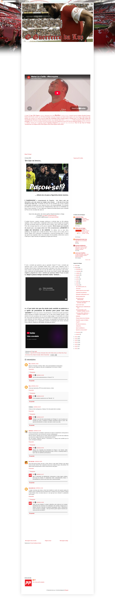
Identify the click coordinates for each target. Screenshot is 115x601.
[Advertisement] (57, 59)
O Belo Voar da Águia (80, 228)
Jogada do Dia (72, 116)
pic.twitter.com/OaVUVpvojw (49, 215)
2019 (76, 265)
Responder (31, 369)
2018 (76, 267)
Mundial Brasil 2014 (59, 120)
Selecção (70, 121)
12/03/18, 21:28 (37, 430)
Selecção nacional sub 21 (32, 122)
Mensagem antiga (64, 540)
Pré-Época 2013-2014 (42, 121)
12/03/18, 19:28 (34, 363)
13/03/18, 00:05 (40, 447)
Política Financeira (86, 120)
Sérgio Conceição (36, 354)
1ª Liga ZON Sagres (34, 115)
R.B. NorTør (31, 461)
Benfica (57, 115)
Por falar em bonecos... (81, 324)
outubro (78, 273)
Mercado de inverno (47, 120)
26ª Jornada (37, 352)
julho (77, 277)
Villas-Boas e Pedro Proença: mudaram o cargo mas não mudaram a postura (81, 248)
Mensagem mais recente (30, 540)
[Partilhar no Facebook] (56, 355)
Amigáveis (42, 115)
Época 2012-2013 (39, 124)
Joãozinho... (79, 326)
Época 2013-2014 (49, 124)
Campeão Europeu (65, 115)
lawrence (31, 430)
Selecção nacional (77, 121)
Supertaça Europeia (42, 122)
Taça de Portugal (86, 122)
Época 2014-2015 (59, 124)
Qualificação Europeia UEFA (62, 121)
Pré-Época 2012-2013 (33, 121)
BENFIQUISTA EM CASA (81, 239)
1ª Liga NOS (32, 352)
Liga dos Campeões (51, 118)
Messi (53, 119)
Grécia (55, 352)
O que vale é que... (80, 304)
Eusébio (32, 116)
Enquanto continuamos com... (83, 294)
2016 (76, 338)
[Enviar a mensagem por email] (51, 355)
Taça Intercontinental (70, 122)
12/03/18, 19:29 (40, 375)
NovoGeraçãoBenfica (80, 245)
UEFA (33, 124)
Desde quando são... (81, 296)
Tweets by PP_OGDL (78, 158)
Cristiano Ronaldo (81, 115)
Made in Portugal (69, 118)
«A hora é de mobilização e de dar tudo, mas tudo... (83, 302)
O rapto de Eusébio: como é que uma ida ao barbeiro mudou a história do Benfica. (81, 255)
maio (77, 281)
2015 (76, 340)
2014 (76, 342)
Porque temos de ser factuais (82, 318)
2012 (76, 346)
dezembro (78, 269)
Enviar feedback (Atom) (35, 543)
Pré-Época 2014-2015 (52, 121)
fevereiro (78, 332)
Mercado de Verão (37, 120)
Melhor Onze (76, 118)
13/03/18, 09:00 (38, 461)
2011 (76, 348)
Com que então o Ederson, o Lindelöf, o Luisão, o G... (82, 313)
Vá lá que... (78, 288)
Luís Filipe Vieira (60, 352)
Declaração (43, 352)
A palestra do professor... (81, 292)
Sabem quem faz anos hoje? (82, 290)
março (77, 285)
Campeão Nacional (73, 115)
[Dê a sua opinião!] (53, 355)
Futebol (67, 116)
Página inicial (48, 540)
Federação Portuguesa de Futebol (58, 116)
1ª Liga (26, 115)
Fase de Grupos (47, 117)
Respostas (32, 372)
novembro (78, 271)
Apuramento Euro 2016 (49, 115)
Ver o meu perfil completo (38, 582)
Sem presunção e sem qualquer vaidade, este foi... (83, 310)
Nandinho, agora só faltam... (82, 320)
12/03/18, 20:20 (37, 407)
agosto (78, 275)
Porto (31, 354)
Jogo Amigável (79, 116)
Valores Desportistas (45, 354)
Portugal (27, 121)
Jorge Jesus (85, 117)
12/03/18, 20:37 (40, 417)
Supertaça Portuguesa (52, 122)
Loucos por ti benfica (80, 253)
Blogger (66, 590)
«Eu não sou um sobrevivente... (80, 299)
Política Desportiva (77, 120)
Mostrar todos (87, 259)
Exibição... (78, 316)
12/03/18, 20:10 (34, 386)
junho (77, 279)
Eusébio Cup (37, 116)
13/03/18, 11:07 (40, 474)
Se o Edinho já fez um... (81, 286)
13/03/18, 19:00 (40, 502)
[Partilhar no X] (54, 355)
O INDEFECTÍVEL (79, 217)
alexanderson (32, 488)
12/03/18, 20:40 (40, 396)
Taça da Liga (78, 122)
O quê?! (78, 322)
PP (33, 375)
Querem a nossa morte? (81, 329)
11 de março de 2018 (53, 217)
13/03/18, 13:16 (39, 488)
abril (77, 283)
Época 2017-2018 (49, 352)
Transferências (28, 124)
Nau (30, 363)
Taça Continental (61, 122)
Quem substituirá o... (80, 328)
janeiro (78, 334)
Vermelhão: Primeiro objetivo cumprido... (85, 220)
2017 (76, 336)
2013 (76, 344)
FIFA (41, 116)
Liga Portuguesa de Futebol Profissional (36, 118)
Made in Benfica (61, 118)
